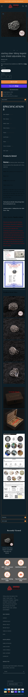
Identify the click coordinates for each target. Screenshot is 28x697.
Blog (4, 634)
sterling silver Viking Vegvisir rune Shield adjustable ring (7, 549)
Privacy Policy (6, 624)
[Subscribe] (23, 671)
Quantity (3, 73)
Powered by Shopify (19, 694)
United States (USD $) (13, 684)
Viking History (6, 646)
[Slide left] (10, 50)
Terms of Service (7, 631)
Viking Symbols (6, 650)
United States (6, 70)
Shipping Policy (6, 621)
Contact (5, 618)
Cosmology (5, 656)
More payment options (14, 89)
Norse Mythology (7, 643)
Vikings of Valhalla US (12, 694)
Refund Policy (6, 627)
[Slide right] (17, 50)
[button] (1, 6)
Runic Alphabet (6, 653)
